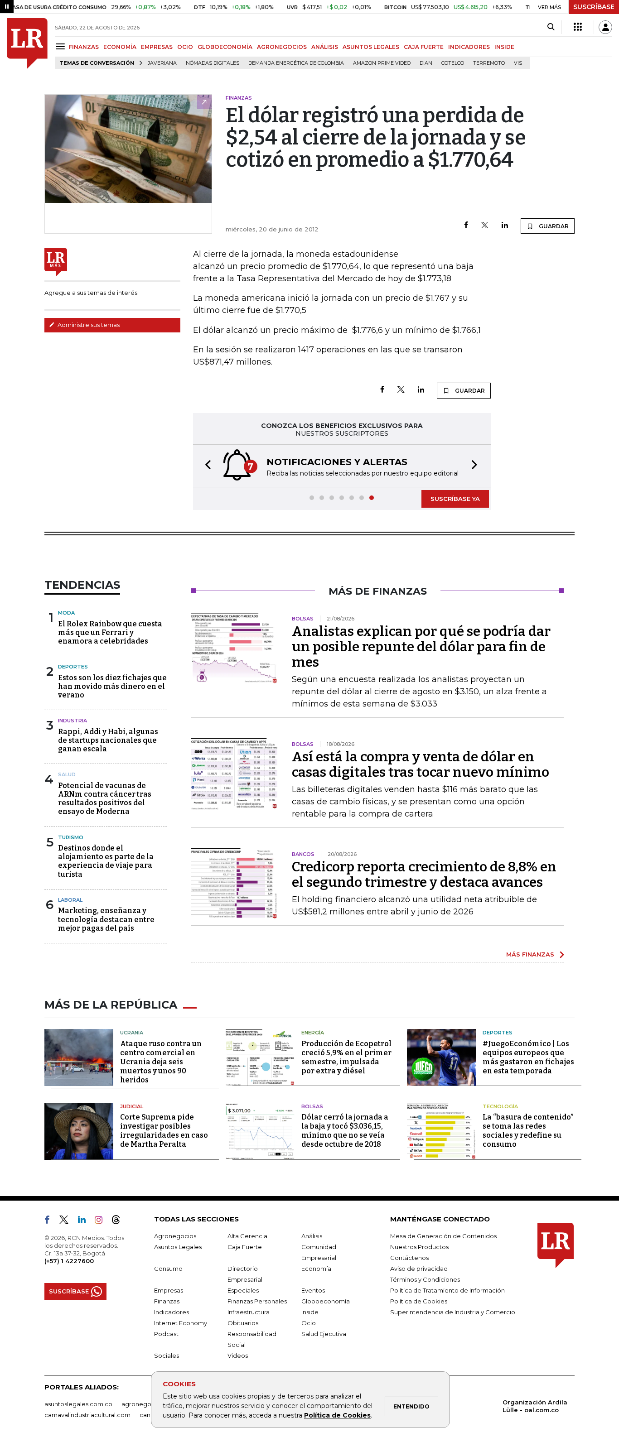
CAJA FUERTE (424, 46)
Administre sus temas (88, 324)
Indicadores (171, 1312)
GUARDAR (553, 226)
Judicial (131, 1106)
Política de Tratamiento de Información (447, 1290)
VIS (518, 63)
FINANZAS (84, 46)
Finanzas (166, 1301)
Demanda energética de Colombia (296, 63)
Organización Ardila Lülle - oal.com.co (535, 1406)
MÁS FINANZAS (530, 954)
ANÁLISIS (324, 46)
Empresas (168, 1290)
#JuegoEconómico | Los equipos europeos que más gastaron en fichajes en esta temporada (528, 1057)
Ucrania (131, 1032)
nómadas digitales (212, 63)
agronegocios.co (146, 1404)
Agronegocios (175, 1236)
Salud (67, 774)
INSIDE (504, 46)
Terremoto (489, 63)
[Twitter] (485, 225)
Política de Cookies (337, 1415)
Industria (72, 720)
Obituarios (242, 1323)
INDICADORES (469, 46)
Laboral (70, 900)
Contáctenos (409, 1257)
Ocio (308, 1323)
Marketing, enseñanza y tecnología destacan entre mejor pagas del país (106, 919)
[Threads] (119, 1221)
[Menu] (62, 46)
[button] (205, 466)
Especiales (243, 1290)
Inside (310, 1312)
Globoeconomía (325, 1301)
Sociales (166, 1355)
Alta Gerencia (247, 1236)
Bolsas (312, 1106)
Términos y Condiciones (425, 1279)
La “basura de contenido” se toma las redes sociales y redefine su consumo (528, 1131)
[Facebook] (466, 225)
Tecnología (500, 1106)
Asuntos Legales (178, 1246)
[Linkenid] (85, 1221)
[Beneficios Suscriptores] (578, 27)
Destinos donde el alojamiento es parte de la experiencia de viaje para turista (106, 861)
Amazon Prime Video (382, 63)
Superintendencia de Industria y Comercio (452, 1312)
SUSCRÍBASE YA (455, 498)
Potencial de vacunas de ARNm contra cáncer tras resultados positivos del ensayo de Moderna (104, 798)
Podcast (166, 1333)
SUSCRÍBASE (593, 7)
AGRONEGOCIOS (282, 46)
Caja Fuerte (244, 1246)
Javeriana (162, 63)
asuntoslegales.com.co (78, 1404)
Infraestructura (248, 1312)
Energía (312, 1032)
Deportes (73, 666)
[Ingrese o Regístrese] (605, 27)
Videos (237, 1355)
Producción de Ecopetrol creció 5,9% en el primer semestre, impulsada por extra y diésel (346, 1057)
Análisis (311, 1236)
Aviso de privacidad (419, 1268)
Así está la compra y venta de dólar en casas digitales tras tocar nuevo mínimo (420, 764)
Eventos (313, 1290)
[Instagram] (102, 1221)
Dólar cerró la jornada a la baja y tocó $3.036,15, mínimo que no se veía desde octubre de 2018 (344, 1131)
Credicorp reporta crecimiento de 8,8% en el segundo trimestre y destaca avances (424, 874)
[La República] (27, 43)
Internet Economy (180, 1323)
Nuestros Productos (419, 1246)
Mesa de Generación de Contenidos (443, 1236)
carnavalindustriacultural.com (87, 1414)
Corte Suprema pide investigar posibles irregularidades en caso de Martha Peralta (164, 1131)
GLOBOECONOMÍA (225, 46)
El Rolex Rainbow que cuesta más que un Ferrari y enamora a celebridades (110, 632)
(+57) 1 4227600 (69, 1260)
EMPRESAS (157, 46)
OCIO (185, 46)
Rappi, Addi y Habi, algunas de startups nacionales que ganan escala (108, 740)
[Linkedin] (505, 225)
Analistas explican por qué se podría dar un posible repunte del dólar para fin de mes (421, 646)
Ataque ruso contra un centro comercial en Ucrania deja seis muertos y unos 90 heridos (161, 1061)
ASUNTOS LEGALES (371, 46)
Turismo (70, 837)
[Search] (551, 27)
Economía (316, 1268)
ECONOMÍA (119, 46)
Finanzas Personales (257, 1301)
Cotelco (452, 63)
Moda (66, 613)
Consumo (168, 1268)
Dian (426, 63)
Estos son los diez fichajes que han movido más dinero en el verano (112, 686)
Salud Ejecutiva (323, 1333)
